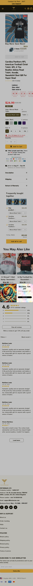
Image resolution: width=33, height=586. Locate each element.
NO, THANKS (25, 299)
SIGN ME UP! (24, 297)
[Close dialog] (32, 284)
